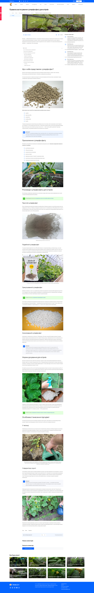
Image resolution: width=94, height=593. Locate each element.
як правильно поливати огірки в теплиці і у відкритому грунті (43, 412)
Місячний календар (60, 4)
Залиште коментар (27, 545)
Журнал (27, 4)
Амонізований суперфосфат (28, 59)
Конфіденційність (64, 583)
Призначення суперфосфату (28, 51)
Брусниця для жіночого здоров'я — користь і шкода (75, 49)
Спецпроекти (80, 4)
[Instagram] (25, 1)
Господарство (34, 4)
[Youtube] (19, 1)
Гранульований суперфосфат (28, 57)
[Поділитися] (56, 35)
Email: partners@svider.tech (65, 589)
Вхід (79, 1)
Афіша (16, 4)
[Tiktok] (27, 1)
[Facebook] (21, 1)
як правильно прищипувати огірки (39, 297)
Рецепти (73, 4)
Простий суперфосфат (27, 54)
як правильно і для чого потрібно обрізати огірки (44, 198)
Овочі (26, 530)
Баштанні (30, 530)
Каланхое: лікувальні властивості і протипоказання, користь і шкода (75, 64)
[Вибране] (83, 1)
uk (74, 1)
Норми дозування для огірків (28, 60)
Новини (21, 4)
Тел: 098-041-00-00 (64, 587)
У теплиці (25, 63)
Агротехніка (52, 4)
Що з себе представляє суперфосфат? (30, 49)
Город (45, 4)
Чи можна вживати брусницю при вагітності (74, 57)
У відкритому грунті (27, 65)
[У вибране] (25, 559)
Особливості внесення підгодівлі (29, 62)
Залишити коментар (28, 548)
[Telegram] (23, 1)
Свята (68, 4)
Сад (40, 4)
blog (12, 1)
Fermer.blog (11, 4)
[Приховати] (62, 48)
